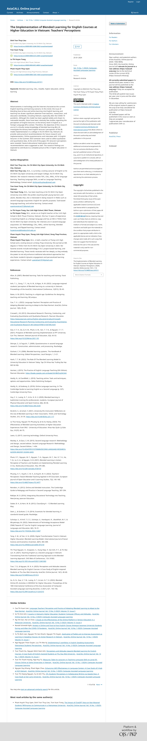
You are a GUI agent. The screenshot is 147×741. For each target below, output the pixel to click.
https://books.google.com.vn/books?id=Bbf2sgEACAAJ (46, 373)
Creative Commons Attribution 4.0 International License (87, 107)
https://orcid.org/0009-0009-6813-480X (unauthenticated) (33, 65)
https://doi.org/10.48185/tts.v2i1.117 (40, 417)
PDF (78, 47)
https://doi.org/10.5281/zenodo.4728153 (25, 469)
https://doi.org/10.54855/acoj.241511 (28, 82)
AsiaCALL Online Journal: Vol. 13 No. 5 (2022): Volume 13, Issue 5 (50, 611)
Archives (20, 12)
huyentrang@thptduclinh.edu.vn (23, 230)
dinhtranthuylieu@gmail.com (44, 182)
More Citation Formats (83, 275)
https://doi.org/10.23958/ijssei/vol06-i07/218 (27, 545)
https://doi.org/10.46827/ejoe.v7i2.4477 (25, 482)
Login (138, 2)
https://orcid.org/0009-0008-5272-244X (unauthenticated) (33, 56)
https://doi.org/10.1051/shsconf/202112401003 (28, 561)
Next (98, 684)
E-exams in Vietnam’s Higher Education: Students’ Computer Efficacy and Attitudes (59, 614)
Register (131, 2)
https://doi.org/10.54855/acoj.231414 (24, 575)
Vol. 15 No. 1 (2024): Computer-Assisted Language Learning (46, 20)
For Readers (113, 37)
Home (12, 20)
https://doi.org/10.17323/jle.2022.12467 (25, 531)
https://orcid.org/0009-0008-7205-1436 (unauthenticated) (33, 75)
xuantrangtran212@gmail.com (22, 206)
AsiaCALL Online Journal (23, 8)
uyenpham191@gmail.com (42, 260)
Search (136, 12)
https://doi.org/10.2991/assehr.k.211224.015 (27, 591)
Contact (46, 12)
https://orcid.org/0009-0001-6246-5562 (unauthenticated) (33, 46)
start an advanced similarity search (34, 689)
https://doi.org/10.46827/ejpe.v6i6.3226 (25, 406)
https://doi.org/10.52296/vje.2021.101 (24, 338)
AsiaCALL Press (115, 136)
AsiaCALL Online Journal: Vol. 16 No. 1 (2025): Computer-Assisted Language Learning (60, 671)
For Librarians (114, 44)
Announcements (33, 12)
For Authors (113, 41)
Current (10, 12)
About (55, 12)
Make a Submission (118, 24)
